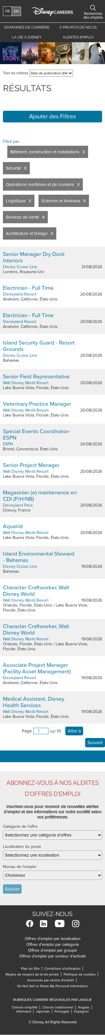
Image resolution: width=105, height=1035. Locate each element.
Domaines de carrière (27, 27)
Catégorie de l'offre (20, 826)
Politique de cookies (81, 974)
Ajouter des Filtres (52, 116)
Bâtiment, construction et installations (44, 151)
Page (27, 731)
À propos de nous (78, 27)
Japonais (44, 1011)
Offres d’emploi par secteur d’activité (52, 956)
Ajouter (12, 889)
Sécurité (13, 168)
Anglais (85, 1007)
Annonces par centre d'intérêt (51, 980)
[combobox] (52, 835)
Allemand (25, 1011)
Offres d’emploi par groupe (52, 950)
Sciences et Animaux (60, 200)
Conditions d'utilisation (63, 969)
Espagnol (81, 1011)
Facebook (29, 923)
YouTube (59, 923)
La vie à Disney (28, 37)
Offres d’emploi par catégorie (52, 944)
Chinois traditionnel (59, 1007)
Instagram (75, 923)
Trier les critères (15, 73)
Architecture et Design (27, 233)
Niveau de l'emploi (19, 866)
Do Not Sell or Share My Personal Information (52, 986)
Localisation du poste (22, 846)
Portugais (63, 1011)
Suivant (95, 743)
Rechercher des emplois (93, 8)
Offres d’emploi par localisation (52, 938)
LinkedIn (43, 923)
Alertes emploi (78, 37)
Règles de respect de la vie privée (33, 974)
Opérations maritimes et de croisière (40, 184)
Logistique (16, 200)
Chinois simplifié (26, 1007)
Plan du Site (30, 969)
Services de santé (22, 217)
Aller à (74, 731)
